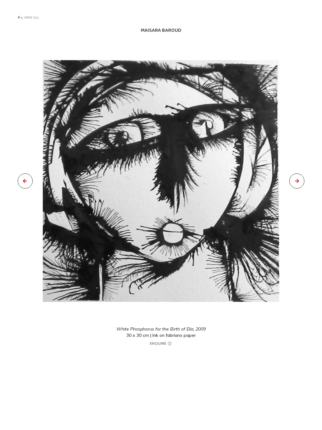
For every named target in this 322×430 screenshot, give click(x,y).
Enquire (158, 343)
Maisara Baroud (161, 30)
